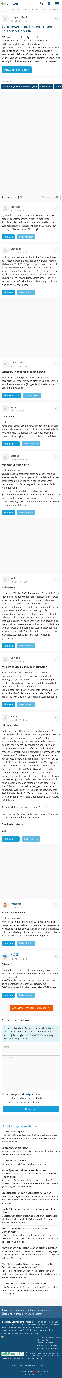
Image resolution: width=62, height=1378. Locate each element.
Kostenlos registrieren (16, 1038)
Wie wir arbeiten (33, 1313)
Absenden (31, 1109)
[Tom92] (6, 956)
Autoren (18, 1313)
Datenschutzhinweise (18, 1102)
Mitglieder (31, 1310)
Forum (4, 9)
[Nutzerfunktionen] (49, 3)
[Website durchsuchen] (41, 3)
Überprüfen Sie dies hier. (47, 1348)
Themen (15, 9)
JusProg (40, 1358)
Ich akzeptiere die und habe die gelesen (27, 1098)
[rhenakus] (6, 904)
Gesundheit (46, 86)
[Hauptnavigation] (57, 3)
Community (17, 1310)
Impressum (17, 1365)
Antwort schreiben (16, 69)
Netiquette (44, 1310)
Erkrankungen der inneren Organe (20, 86)
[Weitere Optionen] (56, 18)
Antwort (8, 1057)
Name (6, 1047)
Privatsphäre (44, 1365)
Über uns (6, 1313)
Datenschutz (30, 1365)
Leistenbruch (33, 9)
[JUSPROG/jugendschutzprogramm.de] (12, 1354)
